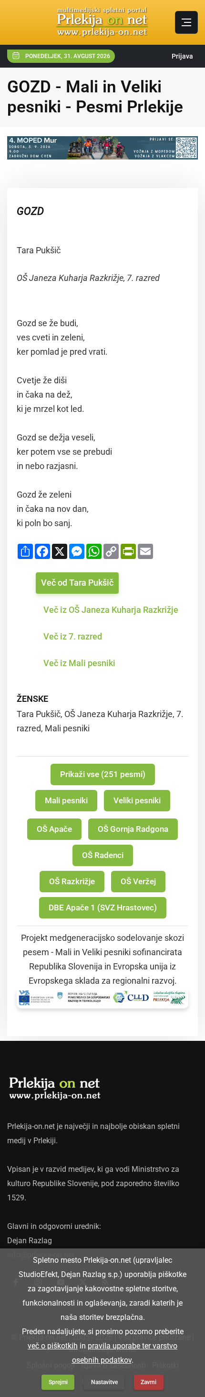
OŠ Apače (54, 829)
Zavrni (148, 1382)
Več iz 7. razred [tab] (72, 636)
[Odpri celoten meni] (186, 22)
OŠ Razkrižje (72, 881)
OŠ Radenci (102, 855)
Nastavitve (104, 1382)
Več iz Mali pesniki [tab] (79, 663)
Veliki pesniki (137, 800)
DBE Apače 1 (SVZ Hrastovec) (103, 907)
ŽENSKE (32, 699)
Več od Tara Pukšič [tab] (77, 583)
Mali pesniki (66, 800)
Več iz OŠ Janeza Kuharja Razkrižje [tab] (110, 610)
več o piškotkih (53, 1345)
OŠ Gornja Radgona (133, 829)
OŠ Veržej (138, 881)
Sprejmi (58, 1382)
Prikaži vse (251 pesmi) (102, 774)
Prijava (182, 56)
